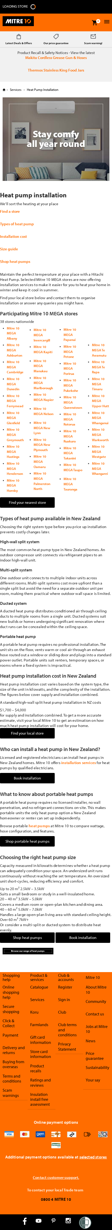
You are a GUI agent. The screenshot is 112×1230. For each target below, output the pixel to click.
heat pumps (39, 825)
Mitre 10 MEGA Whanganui (100, 418)
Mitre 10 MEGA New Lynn (42, 428)
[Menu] (106, 22)
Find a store (10, 211)
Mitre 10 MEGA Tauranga (70, 484)
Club (62, 1012)
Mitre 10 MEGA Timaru (98, 384)
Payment (10, 1035)
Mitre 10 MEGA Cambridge (15, 367)
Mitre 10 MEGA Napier (44, 397)
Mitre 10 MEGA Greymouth (15, 434)
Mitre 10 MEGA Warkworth (100, 434)
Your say (93, 1080)
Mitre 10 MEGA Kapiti (43, 349)
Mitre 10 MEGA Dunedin (13, 384)
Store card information (40, 1054)
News (90, 1040)
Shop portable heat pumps (27, 841)
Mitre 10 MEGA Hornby (13, 485)
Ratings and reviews (40, 1082)
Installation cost (13, 236)
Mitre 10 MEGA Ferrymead (15, 401)
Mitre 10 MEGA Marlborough (43, 383)
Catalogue (39, 987)
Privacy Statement (67, 1046)
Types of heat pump (17, 223)
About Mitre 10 (96, 989)
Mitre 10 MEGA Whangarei (100, 468)
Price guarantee (95, 1056)
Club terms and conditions (67, 1029)
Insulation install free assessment (40, 1099)
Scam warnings (11, 1092)
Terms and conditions (12, 1078)
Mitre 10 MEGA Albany (13, 333)
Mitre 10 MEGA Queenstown (73, 402)
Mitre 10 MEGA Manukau (40, 366)
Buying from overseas (13, 1064)
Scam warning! (93, 43)
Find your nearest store (27, 502)
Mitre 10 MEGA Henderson (15, 468)
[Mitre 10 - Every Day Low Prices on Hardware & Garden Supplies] (18, 22)
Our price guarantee (56, 43)
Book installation (27, 778)
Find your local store (27, 733)
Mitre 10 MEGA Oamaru (40, 461)
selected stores (93, 1157)
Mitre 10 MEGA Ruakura (70, 436)
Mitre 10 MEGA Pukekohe (71, 385)
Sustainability (97, 1067)
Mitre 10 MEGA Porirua (70, 368)
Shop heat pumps (15, 261)
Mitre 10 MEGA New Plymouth (42, 444)
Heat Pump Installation (42, 89)
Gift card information (40, 1039)
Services (15, 89)
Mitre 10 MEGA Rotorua (70, 419)
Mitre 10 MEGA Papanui (70, 334)
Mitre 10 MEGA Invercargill (42, 335)
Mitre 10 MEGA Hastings (13, 451)
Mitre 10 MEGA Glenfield (13, 418)
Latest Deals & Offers (18, 43)
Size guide (9, 248)
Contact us (95, 1013)
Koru (34, 1012)
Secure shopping (11, 1009)
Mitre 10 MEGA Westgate (99, 451)
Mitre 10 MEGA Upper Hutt (100, 401)
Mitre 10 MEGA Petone (70, 351)
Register (65, 987)
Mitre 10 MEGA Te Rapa (98, 367)
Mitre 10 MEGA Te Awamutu (99, 350)
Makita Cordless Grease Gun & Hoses (56, 57)
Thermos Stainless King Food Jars (56, 70)
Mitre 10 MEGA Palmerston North (42, 481)
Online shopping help (11, 992)
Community (96, 1001)
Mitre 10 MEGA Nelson (43, 411)
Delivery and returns (14, 1050)
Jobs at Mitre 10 (97, 1029)
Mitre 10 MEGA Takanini (70, 453)
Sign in (64, 999)
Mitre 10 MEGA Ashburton (14, 350)
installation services (78, 762)
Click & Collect (9, 1023)
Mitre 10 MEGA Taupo (73, 467)
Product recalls (37, 1068)
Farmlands (39, 1024)
